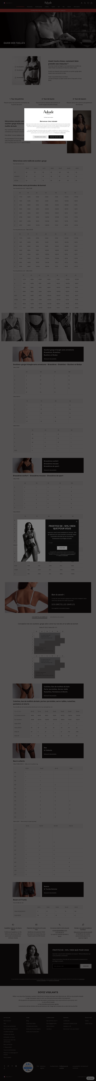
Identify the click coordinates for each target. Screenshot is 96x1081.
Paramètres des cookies (40, 136)
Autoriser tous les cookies (56, 136)
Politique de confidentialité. (60, 132)
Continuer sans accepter (48, 117)
